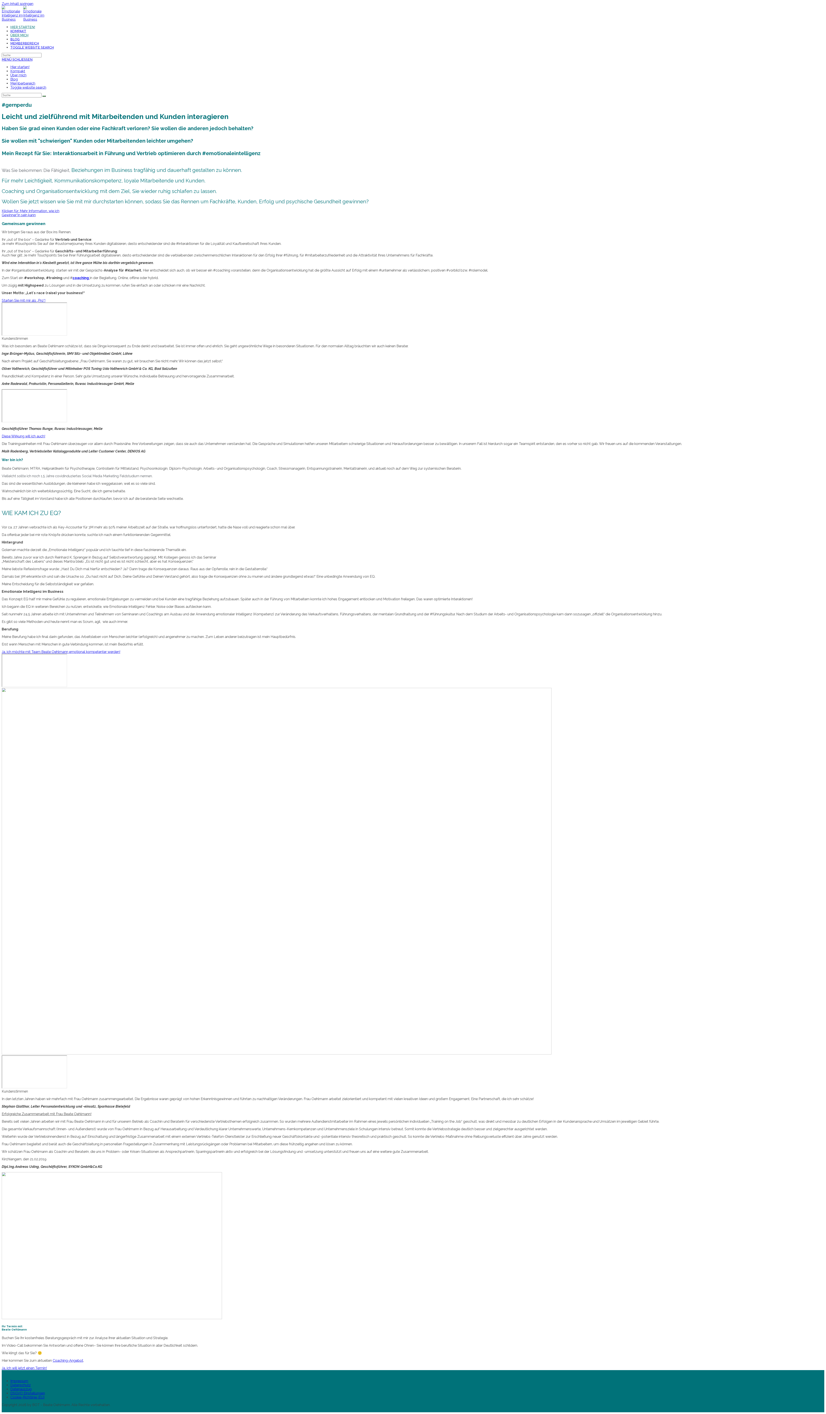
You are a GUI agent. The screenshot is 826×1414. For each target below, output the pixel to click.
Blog (14, 79)
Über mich (18, 75)
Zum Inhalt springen (17, 4)
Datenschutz (20, 1385)
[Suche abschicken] (44, 96)
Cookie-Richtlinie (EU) (27, 1397)
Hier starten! (19, 67)
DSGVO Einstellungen (27, 1393)
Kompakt (17, 71)
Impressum (19, 1381)
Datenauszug (21, 1389)
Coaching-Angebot (68, 1360)
